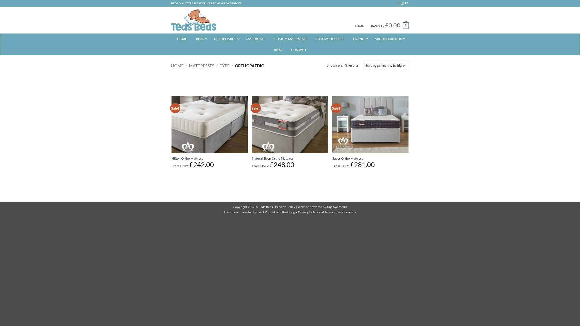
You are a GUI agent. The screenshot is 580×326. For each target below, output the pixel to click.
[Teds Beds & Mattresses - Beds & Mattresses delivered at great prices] (193, 20)
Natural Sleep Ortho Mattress (272, 158)
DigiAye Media (337, 207)
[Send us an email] (406, 3)
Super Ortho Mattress (347, 158)
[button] (359, 26)
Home (177, 65)
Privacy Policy (285, 207)
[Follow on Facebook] (398, 3)
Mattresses (201, 65)
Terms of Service (336, 212)
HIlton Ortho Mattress (187, 158)
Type (225, 65)
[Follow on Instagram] (402, 3)
